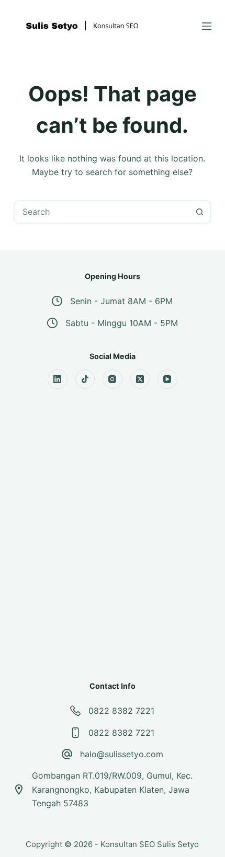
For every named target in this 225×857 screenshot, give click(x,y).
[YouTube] (167, 379)
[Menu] (206, 26)
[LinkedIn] (58, 379)
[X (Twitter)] (140, 379)
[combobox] (102, 212)
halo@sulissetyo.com (121, 754)
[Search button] (199, 212)
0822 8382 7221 (121, 710)
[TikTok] (85, 379)
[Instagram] (112, 379)
